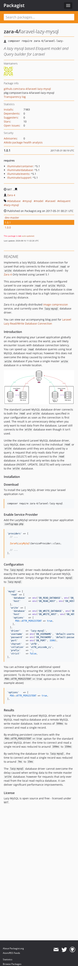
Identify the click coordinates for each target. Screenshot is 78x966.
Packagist (14, 5)
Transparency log (15, 97)
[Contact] (56, 949)
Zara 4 (11, 195)
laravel (51, 201)
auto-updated (28, 236)
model (39, 201)
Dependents (11, 113)
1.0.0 (8, 227)
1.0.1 (8, 222)
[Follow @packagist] (64, 949)
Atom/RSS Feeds (11, 953)
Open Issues (12, 125)
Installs (8, 109)
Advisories (10, 138)
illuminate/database (20, 170)
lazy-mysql (12, 205)
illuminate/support (19, 177)
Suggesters (11, 117)
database (15, 201)
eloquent (64, 201)
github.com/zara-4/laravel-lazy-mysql (27, 89)
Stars (7, 121)
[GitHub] (72, 949)
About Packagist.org (13, 948)
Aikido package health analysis (23, 142)
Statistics (7, 959)
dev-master (12, 217)
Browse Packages (12, 964)
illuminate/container (20, 166)
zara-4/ (12, 31)
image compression (55, 304)
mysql (28, 201)
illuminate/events (18, 174)
